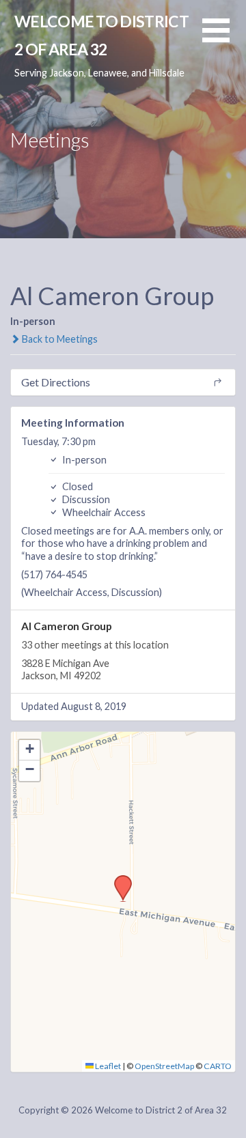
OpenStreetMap (164, 1066)
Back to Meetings (59, 339)
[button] (224, 38)
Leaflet (107, 1066)
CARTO (218, 1066)
